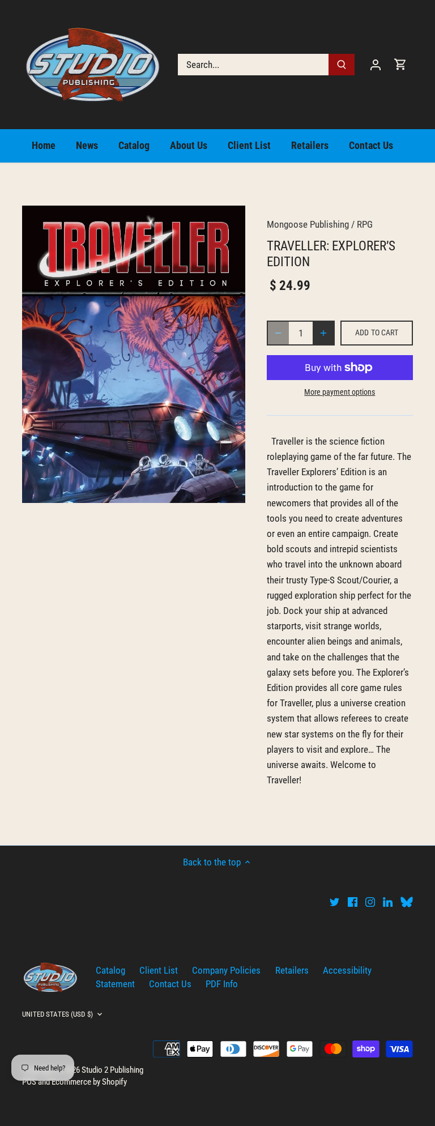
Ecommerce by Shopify (89, 1082)
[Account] (375, 64)
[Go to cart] (400, 64)
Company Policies (226, 970)
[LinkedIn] (388, 902)
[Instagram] (370, 902)
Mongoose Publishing (308, 224)
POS (29, 1082)
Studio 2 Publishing (112, 1070)
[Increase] (323, 333)
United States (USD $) (57, 1014)
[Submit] (342, 64)
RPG (365, 224)
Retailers (292, 970)
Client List (158, 970)
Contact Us (170, 983)
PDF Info (222, 983)
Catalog (110, 970)
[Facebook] (352, 902)
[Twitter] (334, 902)
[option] (133, 354)
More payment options (339, 392)
